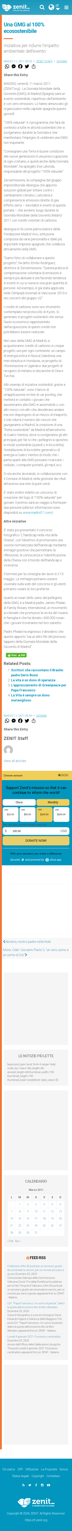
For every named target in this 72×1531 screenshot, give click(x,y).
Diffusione (32, 1469)
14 (11, 1218)
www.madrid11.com (37, 512)
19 (52, 1218)
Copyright (38, 1476)
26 (52, 1225)
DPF (20, 1469)
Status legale (20, 1476)
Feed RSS (38, 1258)
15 (19, 1218)
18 (44, 1218)
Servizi (63, 1469)
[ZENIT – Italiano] (20, 7)
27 (60, 1225)
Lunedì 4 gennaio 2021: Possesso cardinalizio (34, 1336)
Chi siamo (8, 1469)
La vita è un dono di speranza (33, 680)
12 (52, 1211)
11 (44, 1211)
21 (11, 1225)
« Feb (10, 1241)
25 (44, 1225)
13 (60, 1211)
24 (36, 1225)
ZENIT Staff (44, 61)
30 (27, 1232)
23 (27, 1225)
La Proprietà (49, 1469)
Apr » (18, 1241)
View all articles (15, 761)
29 (19, 1232)
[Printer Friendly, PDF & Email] (16, 655)
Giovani (62, 61)
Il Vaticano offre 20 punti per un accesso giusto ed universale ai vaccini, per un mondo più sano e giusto (35, 1270)
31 (36, 1232)
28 (11, 1232)
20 (60, 1218)
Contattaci (53, 1476)
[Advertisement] (36, 912)
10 (36, 1211)
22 (19, 1225)
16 (27, 1218)
